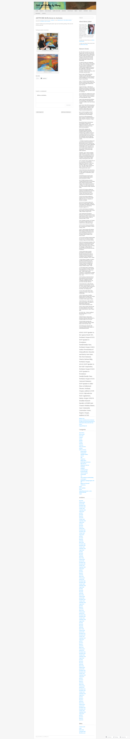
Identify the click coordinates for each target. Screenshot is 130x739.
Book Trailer (48, 10)
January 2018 (81, 631)
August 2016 (81, 658)
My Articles (70, 10)
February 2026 (82, 502)
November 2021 (82, 564)
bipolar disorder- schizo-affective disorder (64, 20)
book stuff (81, 435)
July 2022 (81, 551)
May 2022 (81, 554)
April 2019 (81, 608)
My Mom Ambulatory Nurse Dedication (86, 420)
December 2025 (82, 505)
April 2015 (81, 682)
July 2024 (81, 523)
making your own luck (85, 465)
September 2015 (82, 675)
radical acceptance (84, 472)
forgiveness (83, 458)
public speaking (82, 487)
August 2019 (81, 604)
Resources (38, 13)
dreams (80, 438)
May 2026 (81, 500)
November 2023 (82, 531)
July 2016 (81, 659)
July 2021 (81, 570)
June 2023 (81, 537)
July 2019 (81, 605)
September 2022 (82, 548)
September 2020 (82, 585)
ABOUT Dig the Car (39, 112)
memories (81, 445)
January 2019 (81, 613)
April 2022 (81, 556)
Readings (64, 10)
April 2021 (81, 574)
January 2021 (81, 579)
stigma (80, 493)
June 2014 (81, 698)
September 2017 (82, 638)
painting (52, 20)
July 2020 (81, 588)
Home (37, 10)
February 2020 (82, 596)
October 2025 (82, 508)
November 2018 (82, 616)
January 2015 (81, 687)
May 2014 (81, 699)
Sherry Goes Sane (56, 10)
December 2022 (82, 543)
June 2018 (81, 624)
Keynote (41, 10)
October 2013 (82, 710)
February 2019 (82, 611)
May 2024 (81, 527)
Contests (81, 437)
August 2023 (81, 534)
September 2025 (82, 510)
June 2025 (81, 514)
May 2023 (81, 539)
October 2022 (82, 547)
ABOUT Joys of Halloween (66, 112)
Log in (80, 728)
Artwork (86, 10)
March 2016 (81, 665)
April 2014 (81, 701)
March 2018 (81, 628)
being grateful (83, 452)
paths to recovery (82, 449)
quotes (80, 489)
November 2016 (82, 653)
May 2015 (81, 681)
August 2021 (81, 568)
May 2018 (81, 625)
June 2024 (81, 525)
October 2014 (82, 692)
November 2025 (82, 506)
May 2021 (81, 573)
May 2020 (81, 591)
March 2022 (81, 557)
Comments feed (82, 731)
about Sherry (81, 432)
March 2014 (81, 702)
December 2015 (82, 670)
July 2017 (81, 641)
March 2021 (81, 576)
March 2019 (81, 610)
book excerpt (81, 434)
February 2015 (82, 685)
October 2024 (82, 519)
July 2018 (81, 622)
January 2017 (81, 650)
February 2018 (82, 630)
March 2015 (81, 684)
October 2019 (82, 601)
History (80, 424)
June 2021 (81, 571)
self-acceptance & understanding (87, 477)
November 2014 (82, 690)
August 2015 (81, 676)
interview (81, 443)
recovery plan (83, 474)
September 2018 (82, 619)
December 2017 (82, 633)
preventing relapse (84, 469)
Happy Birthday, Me (83, 425)
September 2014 (82, 693)
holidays (80, 442)
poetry (80, 486)
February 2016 (82, 667)
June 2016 (81, 661)
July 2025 (81, 513)
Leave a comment (47, 21)
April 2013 (81, 719)
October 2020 (82, 584)
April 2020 (81, 593)
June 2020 (81, 590)
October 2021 (82, 565)
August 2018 (81, 621)
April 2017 (81, 645)
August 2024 (81, 522)
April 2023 (81, 540)
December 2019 (82, 599)
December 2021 (82, 562)
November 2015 (82, 672)
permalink (42, 21)
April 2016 (81, 664)
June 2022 (81, 553)
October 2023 (82, 533)
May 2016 (81, 662)
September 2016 (82, 656)
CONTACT (44, 13)
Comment (68, 105)
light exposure (83, 463)
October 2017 (82, 636)
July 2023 (81, 536)
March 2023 (81, 542)
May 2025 (81, 516)
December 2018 (82, 614)
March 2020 (81, 594)
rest (81, 475)
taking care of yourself (85, 483)
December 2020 (82, 581)
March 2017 (81, 647)
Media (76, 10)
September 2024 (82, 520)
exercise (82, 455)
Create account (82, 726)
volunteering (83, 484)
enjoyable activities (84, 454)
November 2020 (82, 582)
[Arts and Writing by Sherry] (59, 6)
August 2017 (81, 639)
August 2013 (81, 713)
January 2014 (81, 706)
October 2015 (82, 673)
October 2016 (82, 655)
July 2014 (81, 696)
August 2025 (81, 511)
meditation (83, 468)
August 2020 (81, 587)
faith (81, 457)
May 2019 (81, 607)
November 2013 (82, 709)
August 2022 (81, 550)
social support (83, 479)
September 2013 (82, 712)
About (80, 10)
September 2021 (82, 567)
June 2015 (81, 679)
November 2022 (82, 545)
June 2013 (81, 716)
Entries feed (81, 729)
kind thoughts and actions (86, 462)
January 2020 (81, 598)
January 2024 (81, 528)
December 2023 (82, 530)
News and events (82, 446)
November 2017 (82, 635)
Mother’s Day (81, 418)
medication (83, 466)
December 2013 (82, 707)
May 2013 (81, 718)
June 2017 (81, 642)
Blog (90, 10)
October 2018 (82, 618)
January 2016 (81, 668)
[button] (48, 41)
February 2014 (82, 704)
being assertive (83, 451)
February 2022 (82, 559)
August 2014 (81, 695)
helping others (83, 460)
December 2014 (82, 689)
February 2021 (82, 577)
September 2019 (82, 602)
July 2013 (81, 715)
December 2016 (82, 652)
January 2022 (81, 560)
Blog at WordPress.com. (40, 736)
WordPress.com (82, 732)
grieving (80, 440)
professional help (84, 471)
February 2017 (82, 648)
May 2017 (81, 644)
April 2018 (81, 627)
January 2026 (81, 503)
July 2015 (81, 678)
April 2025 (81, 517)
